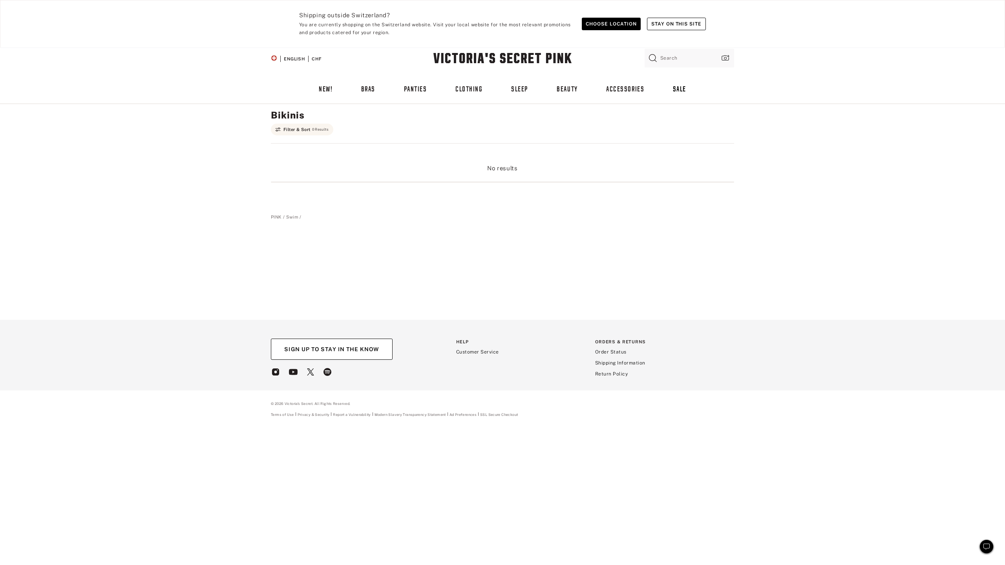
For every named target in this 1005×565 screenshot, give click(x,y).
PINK (276, 217)
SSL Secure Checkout (499, 414)
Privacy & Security (314, 414)
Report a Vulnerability (352, 414)
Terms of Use (282, 414)
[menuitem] (325, 93)
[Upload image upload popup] (724, 58)
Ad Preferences (463, 414)
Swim (292, 217)
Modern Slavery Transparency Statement (410, 414)
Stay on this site (676, 24)
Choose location (611, 24)
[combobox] (689, 58)
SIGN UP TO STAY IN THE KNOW (331, 349)
